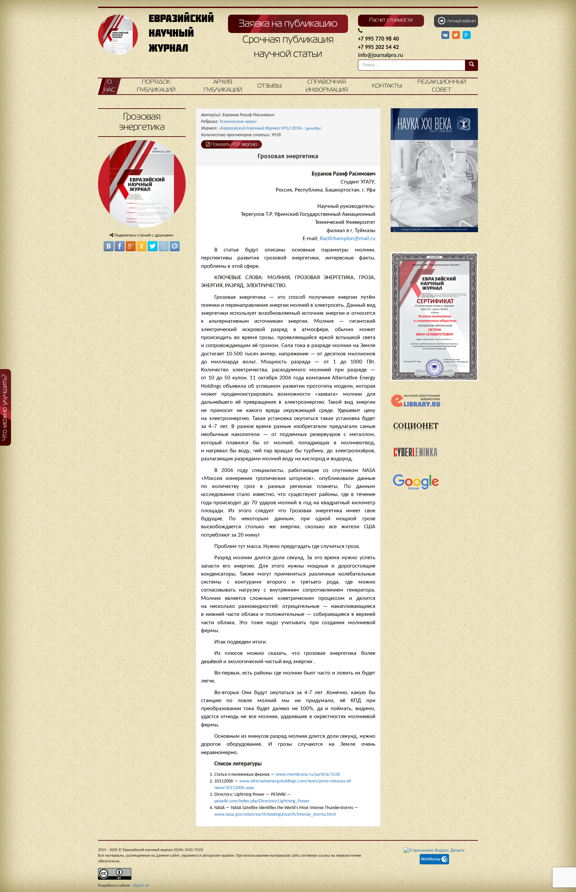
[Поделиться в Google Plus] (131, 246)
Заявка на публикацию (288, 24)
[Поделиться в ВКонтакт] (109, 246)
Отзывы (269, 86)
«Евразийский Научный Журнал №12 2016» (270, 128)
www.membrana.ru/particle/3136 (308, 774)
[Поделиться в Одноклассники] (142, 246)
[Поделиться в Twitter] (153, 246)
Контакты (387, 86)
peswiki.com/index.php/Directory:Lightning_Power (262, 801)
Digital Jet (141, 886)
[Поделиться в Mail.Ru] (175, 246)
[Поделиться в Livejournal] (164, 246)
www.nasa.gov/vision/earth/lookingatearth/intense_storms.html (275, 814)
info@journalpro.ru (380, 55)
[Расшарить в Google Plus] (466, 35)
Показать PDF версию (233, 145)
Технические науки (237, 121)
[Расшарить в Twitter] (456, 35)
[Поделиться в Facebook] (120, 246)
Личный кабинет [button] (460, 21)
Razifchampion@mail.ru (347, 238)
